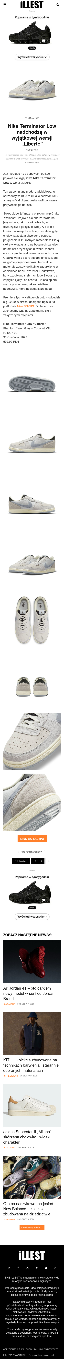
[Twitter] (27, 1267)
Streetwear (11, 1075)
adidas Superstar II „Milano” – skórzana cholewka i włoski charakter (28, 1137)
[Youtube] (45, 1267)
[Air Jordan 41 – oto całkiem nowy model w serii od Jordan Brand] (32, 961)
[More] (48, 861)
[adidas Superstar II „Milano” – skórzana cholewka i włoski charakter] (32, 1105)
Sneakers (32, 150)
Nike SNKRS (25, 306)
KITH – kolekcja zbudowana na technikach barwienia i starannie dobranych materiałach (31, 1065)
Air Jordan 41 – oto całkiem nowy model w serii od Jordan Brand (28, 993)
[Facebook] (18, 1267)
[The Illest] (32, 4)
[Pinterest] (36, 1267)
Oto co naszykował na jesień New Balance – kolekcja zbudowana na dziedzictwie (28, 1209)
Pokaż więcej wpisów (30, 1227)
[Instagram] (9, 1267)
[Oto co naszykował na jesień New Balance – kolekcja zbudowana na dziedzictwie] (32, 1177)
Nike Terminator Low (31, 852)
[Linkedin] (55, 1267)
